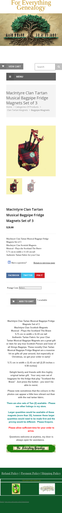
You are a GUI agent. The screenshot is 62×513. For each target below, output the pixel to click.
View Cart (15, 66)
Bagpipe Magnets (40, 110)
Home (9, 106)
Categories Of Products (27, 106)
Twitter (27, 275)
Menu (19, 76)
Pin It (40, 275)
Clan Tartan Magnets (17, 110)
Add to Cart (26, 301)
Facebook (13, 275)
